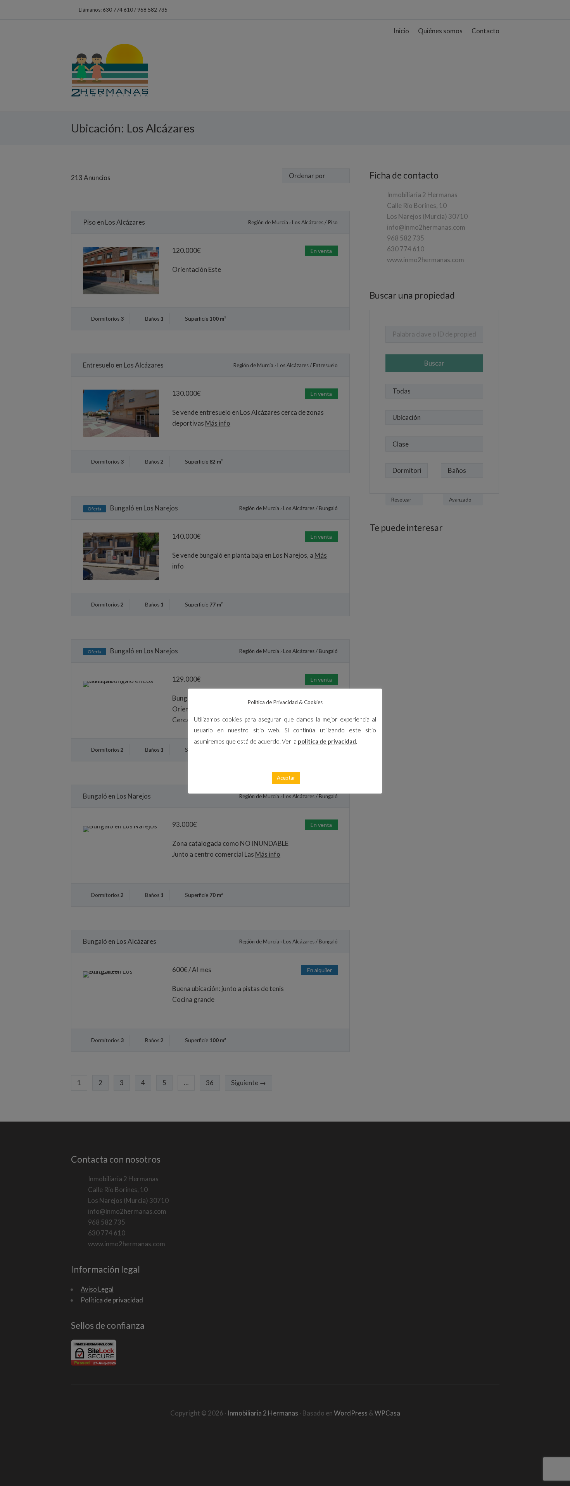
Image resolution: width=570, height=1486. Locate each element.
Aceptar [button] (286, 778)
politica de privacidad (327, 741)
